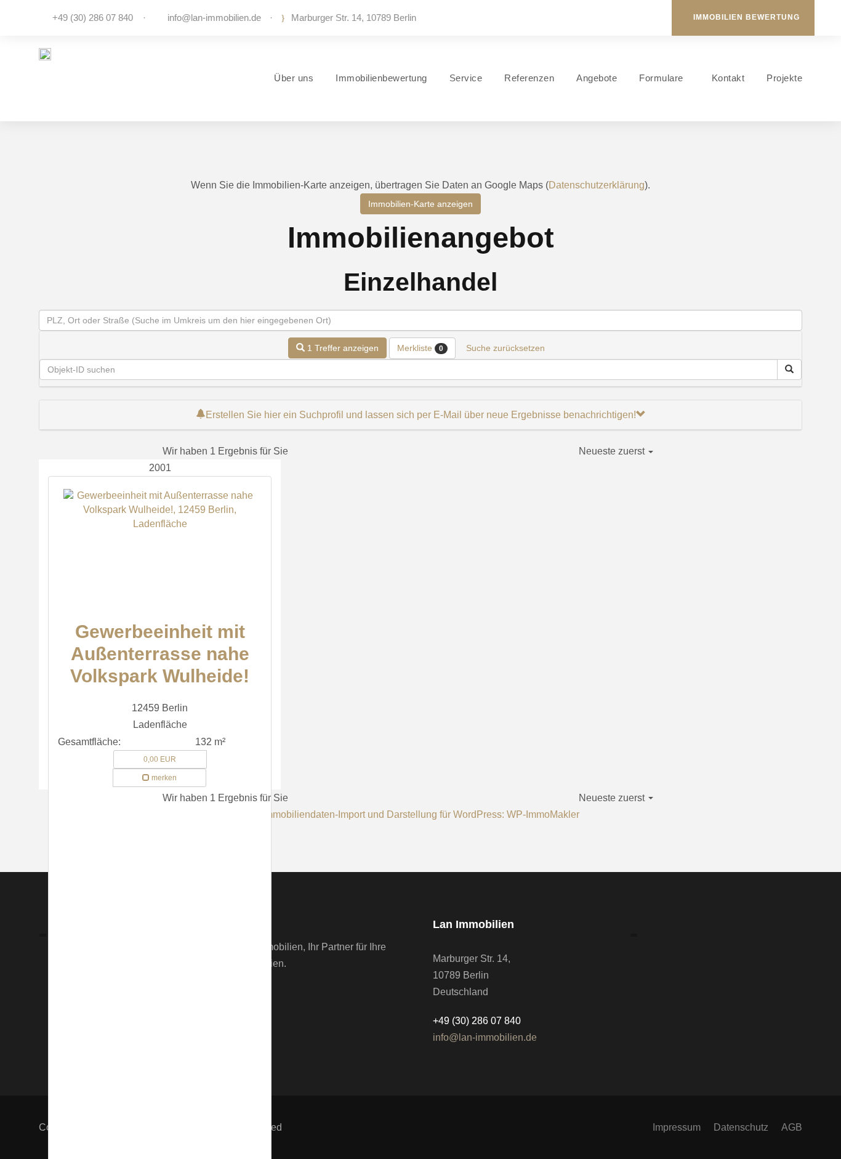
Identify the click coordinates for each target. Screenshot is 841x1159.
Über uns (293, 78)
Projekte (784, 78)
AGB (791, 1127)
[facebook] (632, 17)
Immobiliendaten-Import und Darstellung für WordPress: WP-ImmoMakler (420, 814)
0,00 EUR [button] (159, 759)
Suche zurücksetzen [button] (505, 348)
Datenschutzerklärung (597, 185)
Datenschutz (741, 1127)
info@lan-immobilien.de (214, 17)
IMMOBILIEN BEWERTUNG (746, 17)
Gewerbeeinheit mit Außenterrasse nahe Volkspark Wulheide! (159, 653)
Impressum (677, 1127)
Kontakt (728, 78)
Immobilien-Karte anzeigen (420, 204)
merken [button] (163, 777)
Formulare (661, 78)
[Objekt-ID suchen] (789, 369)
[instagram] (650, 17)
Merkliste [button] (420, 348)
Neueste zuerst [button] (613, 451)
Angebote (596, 78)
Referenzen (529, 78)
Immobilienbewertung (381, 78)
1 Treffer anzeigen (342, 348)
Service (466, 78)
